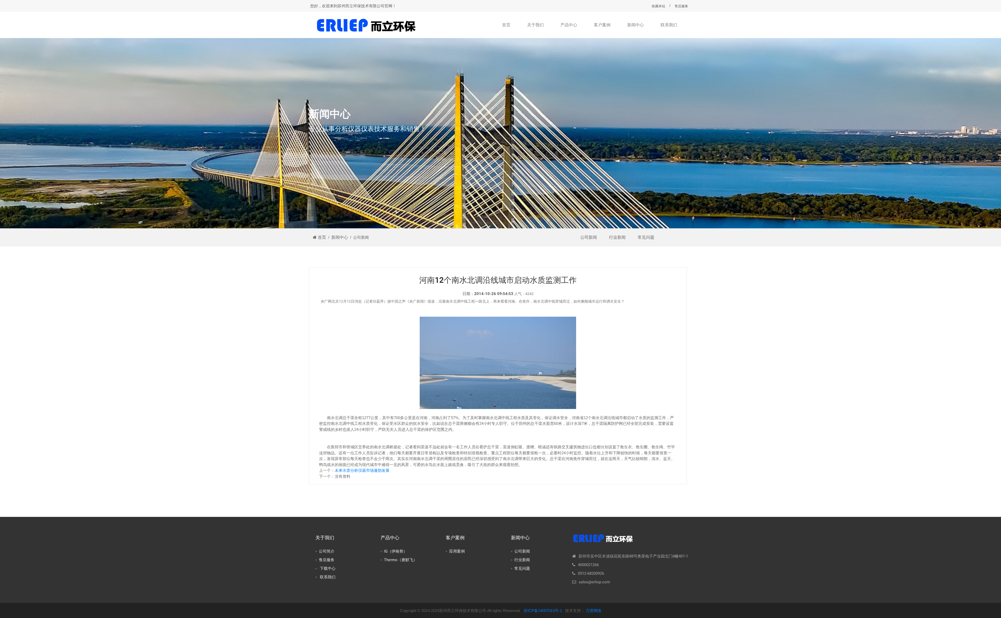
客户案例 (602, 24)
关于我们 (535, 24)
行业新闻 (617, 237)
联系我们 (669, 24)
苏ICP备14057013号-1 (543, 610)
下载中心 (327, 568)
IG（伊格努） (395, 551)
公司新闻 (588, 237)
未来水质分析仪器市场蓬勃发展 (362, 470)
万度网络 (593, 610)
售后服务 (681, 6)
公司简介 (326, 551)
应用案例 (457, 551)
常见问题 (646, 237)
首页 (506, 24)
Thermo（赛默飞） (400, 560)
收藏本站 (658, 6)
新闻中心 (635, 24)
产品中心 (568, 24)
